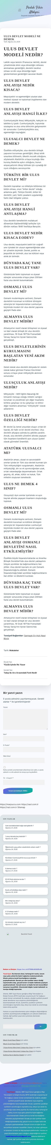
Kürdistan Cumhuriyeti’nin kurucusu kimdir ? (21, 858)
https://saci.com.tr (29, 804)
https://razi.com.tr (8, 807)
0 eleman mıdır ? (11, 868)
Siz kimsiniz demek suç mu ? (15, 922)
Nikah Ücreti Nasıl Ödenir (12, 1040)
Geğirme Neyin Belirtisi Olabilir (13, 1055)
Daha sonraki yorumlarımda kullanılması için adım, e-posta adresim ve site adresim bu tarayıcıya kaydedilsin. (23, 771)
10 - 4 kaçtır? (8, 778)
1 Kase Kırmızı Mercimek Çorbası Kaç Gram (18, 1047)
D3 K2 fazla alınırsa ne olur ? (15, 879)
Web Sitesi (6, 756)
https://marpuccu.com (10, 804)
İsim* (5, 734)
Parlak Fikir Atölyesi (34, 10)
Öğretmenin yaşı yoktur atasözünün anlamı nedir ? (23, 847)
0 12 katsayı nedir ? (12, 911)
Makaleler (14, 650)
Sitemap (21, 807)
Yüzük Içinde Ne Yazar (14, 664)
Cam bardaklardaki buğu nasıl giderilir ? (19, 826)
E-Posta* (6, 745)
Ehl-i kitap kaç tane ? (12, 901)
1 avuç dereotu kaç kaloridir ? (15, 836)
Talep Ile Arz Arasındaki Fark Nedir (20, 672)
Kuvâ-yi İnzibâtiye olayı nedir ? (16, 890)
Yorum (5, 707)
